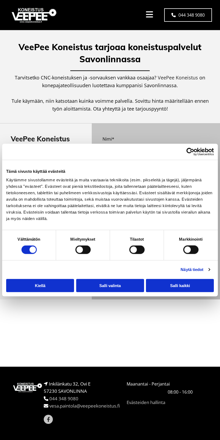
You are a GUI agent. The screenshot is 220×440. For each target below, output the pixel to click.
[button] (188, 15)
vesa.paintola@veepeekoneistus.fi (84, 406)
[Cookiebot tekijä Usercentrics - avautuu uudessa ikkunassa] (190, 152)
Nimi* (108, 139)
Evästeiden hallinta (146, 402)
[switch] (83, 249)
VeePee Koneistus (178, 77)
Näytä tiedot (192, 269)
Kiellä (40, 285)
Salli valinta (110, 285)
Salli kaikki (180, 285)
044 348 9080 (63, 398)
